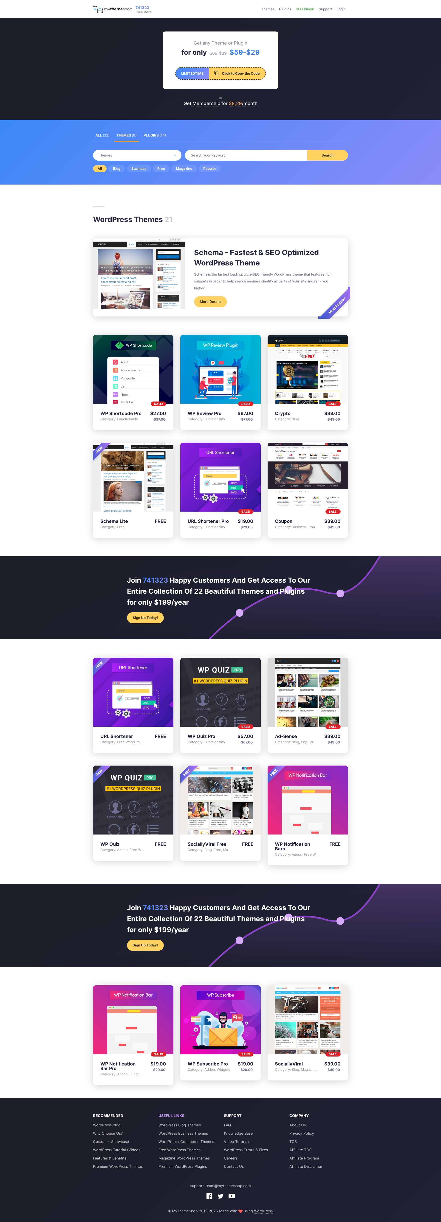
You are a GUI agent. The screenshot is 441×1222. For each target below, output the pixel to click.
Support (325, 9)
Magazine (184, 168)
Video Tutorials (237, 1141)
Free (161, 168)
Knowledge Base (238, 1133)
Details (133, 370)
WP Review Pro (204, 413)
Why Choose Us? (108, 1133)
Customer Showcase (111, 1141)
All (102, 135)
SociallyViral (289, 1064)
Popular (209, 168)
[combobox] (266, 155)
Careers (230, 1158)
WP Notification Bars (292, 846)
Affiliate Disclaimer (305, 1166)
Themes (267, 9)
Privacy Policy (301, 1133)
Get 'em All (144, 370)
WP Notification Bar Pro (118, 1066)
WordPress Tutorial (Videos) (117, 1150)
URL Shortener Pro (208, 521)
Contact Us (234, 1166)
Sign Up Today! (145, 617)
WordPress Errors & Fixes (246, 1150)
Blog (116, 168)
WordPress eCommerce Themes (186, 1141)
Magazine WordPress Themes (184, 1158)
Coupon (283, 521)
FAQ (227, 1125)
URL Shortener (116, 736)
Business (138, 168)
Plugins (285, 9)
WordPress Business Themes (183, 1133)
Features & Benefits (109, 1158)
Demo (121, 370)
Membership (206, 103)
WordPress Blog (107, 1125)
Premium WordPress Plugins (182, 1166)
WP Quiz (109, 844)
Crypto (283, 413)
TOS (293, 1141)
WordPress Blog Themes (179, 1125)
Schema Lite (114, 521)
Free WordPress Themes (179, 1150)
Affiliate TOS (300, 1150)
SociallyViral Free (207, 844)
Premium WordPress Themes (118, 1166)
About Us (297, 1125)
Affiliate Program (304, 1158)
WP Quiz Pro (201, 736)
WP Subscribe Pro (208, 1064)
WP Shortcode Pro (120, 413)
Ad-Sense (286, 736)
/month (243, 103)
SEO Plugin (305, 9)
